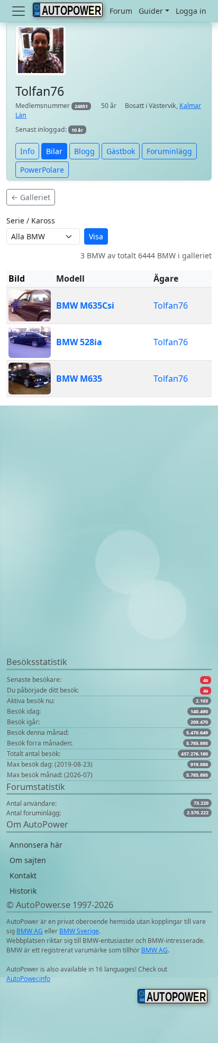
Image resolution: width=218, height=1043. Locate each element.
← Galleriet (30, 197)
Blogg (84, 151)
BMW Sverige (79, 931)
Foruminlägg (169, 151)
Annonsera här (36, 845)
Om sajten (28, 860)
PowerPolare (42, 170)
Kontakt (23, 875)
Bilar (54, 151)
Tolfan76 (170, 305)
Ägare (165, 278)
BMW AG (29, 931)
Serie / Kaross (30, 220)
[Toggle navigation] (19, 11)
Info (27, 151)
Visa (96, 236)
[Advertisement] (109, 546)
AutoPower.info (28, 978)
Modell (70, 278)
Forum (121, 11)
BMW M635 (79, 378)
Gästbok (120, 151)
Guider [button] (151, 11)
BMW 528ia (79, 342)
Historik (23, 891)
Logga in (191, 11)
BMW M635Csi (85, 305)
